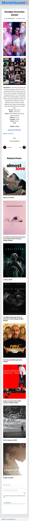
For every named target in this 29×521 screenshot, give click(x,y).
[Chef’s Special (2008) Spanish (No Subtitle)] (14, 341)
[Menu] (26, 2)
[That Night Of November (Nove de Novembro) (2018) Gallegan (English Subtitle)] (14, 299)
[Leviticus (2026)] (14, 260)
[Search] (24, 2)
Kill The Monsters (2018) (10, 440)
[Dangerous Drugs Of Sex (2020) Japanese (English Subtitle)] (14, 382)
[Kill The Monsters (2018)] (14, 422)
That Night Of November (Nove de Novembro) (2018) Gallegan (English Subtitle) (13, 318)
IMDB (14, 123)
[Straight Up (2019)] (14, 459)
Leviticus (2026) (7, 279)
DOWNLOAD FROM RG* (14, 130)
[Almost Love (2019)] (14, 178)
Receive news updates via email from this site (14, 496)
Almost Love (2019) (8, 197)
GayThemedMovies (10, 18)
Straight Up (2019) (8, 477)
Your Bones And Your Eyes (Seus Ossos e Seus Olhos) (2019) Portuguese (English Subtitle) (14, 238)
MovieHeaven (13, 2)
